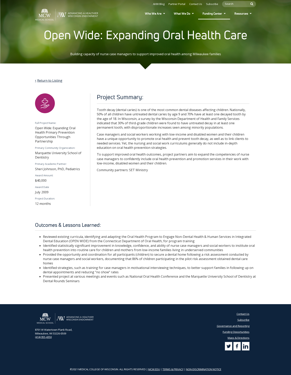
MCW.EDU (154, 369)
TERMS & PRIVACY (173, 369)
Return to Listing (49, 80)
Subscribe (212, 4)
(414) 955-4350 (43, 337)
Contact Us (195, 4)
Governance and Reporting (233, 326)
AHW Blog (159, 4)
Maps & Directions (238, 338)
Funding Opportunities (236, 332)
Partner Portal (176, 4)
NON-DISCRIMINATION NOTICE (203, 369)
